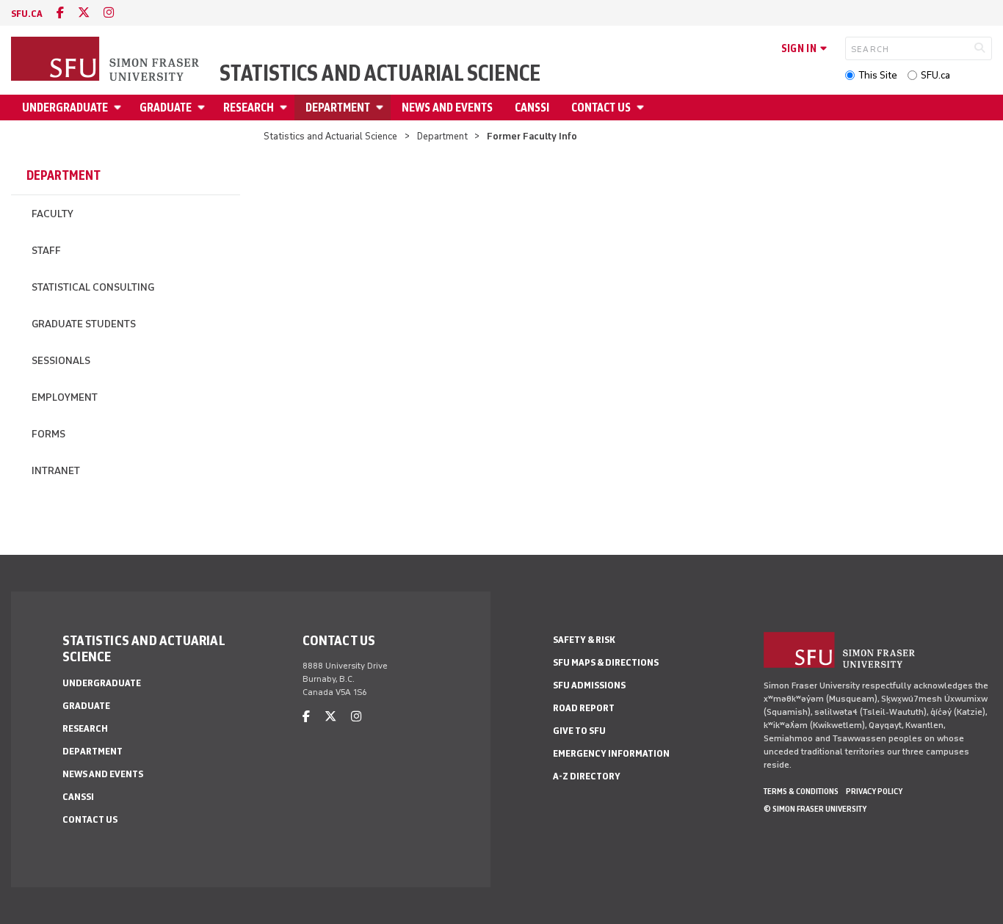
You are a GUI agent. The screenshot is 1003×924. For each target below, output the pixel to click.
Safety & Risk (584, 639)
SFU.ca (935, 75)
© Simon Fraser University (815, 809)
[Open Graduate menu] (203, 107)
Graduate (166, 107)
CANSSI (532, 107)
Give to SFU (579, 730)
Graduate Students (84, 324)
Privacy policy (874, 791)
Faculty (52, 214)
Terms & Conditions (801, 791)
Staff (46, 250)
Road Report (584, 708)
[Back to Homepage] (106, 60)
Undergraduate (65, 107)
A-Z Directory (586, 776)
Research (248, 107)
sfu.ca (27, 13)
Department (337, 107)
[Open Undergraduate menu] (119, 107)
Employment (65, 397)
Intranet (56, 471)
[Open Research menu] (285, 107)
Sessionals (61, 360)
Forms (48, 434)
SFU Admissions (589, 685)
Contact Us (601, 107)
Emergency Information (611, 753)
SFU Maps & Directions (606, 662)
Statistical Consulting (93, 287)
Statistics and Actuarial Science (380, 73)
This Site (877, 75)
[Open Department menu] (382, 107)
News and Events (447, 107)
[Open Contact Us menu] (642, 107)
